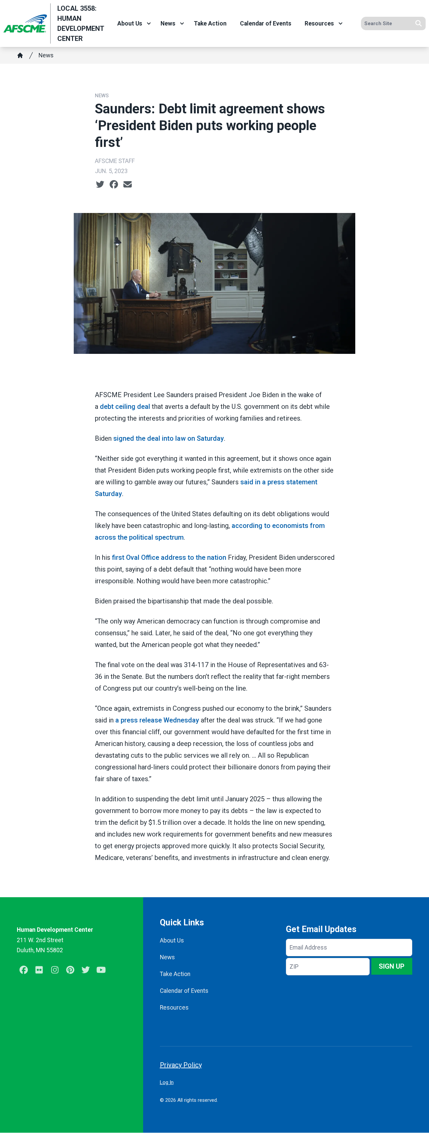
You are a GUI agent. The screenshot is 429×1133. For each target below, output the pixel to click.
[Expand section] (148, 23)
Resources (319, 23)
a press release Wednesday (157, 720)
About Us (129, 23)
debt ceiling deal (125, 406)
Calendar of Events (265, 23)
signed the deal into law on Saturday (168, 438)
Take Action (210, 23)
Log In (167, 1082)
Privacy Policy (181, 1065)
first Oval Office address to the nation (169, 557)
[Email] (127, 184)
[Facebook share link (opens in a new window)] (114, 184)
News (168, 23)
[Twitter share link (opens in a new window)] (100, 184)
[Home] (20, 55)
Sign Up (392, 966)
